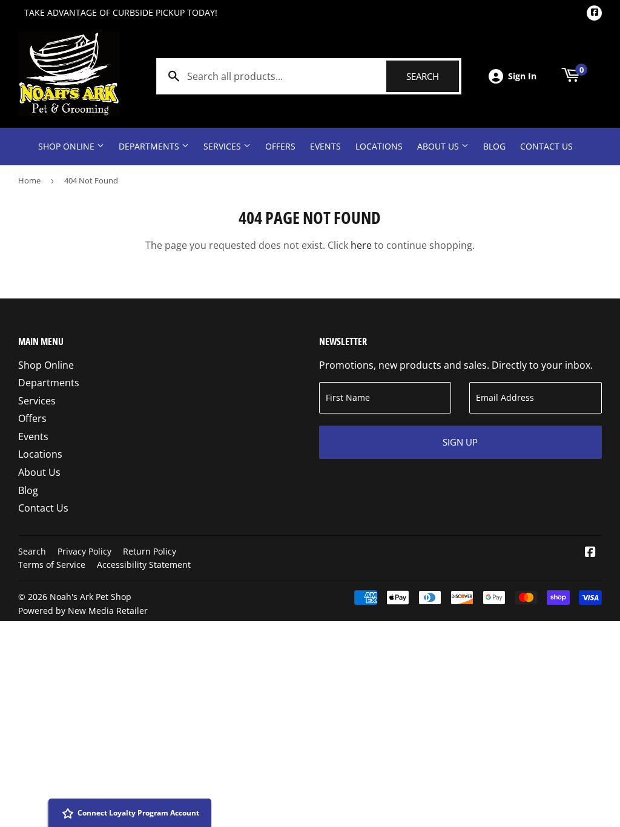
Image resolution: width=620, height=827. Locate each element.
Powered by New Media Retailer (83, 610)
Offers (280, 146)
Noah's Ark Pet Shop (90, 596)
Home (29, 180)
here (361, 245)
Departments (150, 146)
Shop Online (67, 146)
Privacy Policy (84, 551)
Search (432, 76)
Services (223, 146)
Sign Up (460, 442)
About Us (439, 146)
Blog (494, 146)
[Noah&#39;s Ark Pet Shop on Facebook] (590, 552)
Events (325, 146)
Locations (379, 146)
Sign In (522, 76)
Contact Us (546, 146)
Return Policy (149, 551)
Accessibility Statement (144, 564)
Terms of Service (51, 564)
